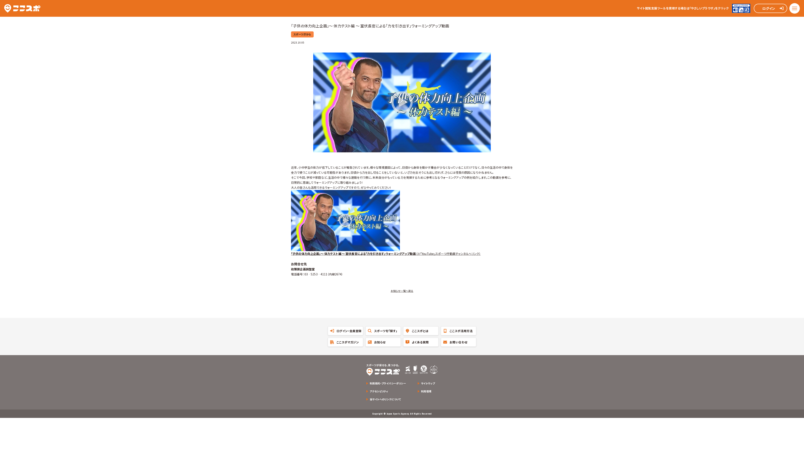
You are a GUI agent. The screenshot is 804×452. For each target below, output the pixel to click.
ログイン (768, 8)
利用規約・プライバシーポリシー (388, 383)
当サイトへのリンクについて (385, 399)
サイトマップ (428, 383)
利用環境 (426, 391)
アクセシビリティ (379, 391)
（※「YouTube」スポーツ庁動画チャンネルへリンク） (386, 254)
